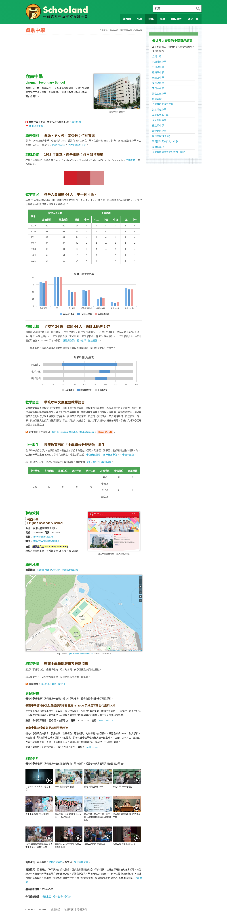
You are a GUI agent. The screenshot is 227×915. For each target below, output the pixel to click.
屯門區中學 (158, 88)
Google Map (43, 569)
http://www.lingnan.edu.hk (46, 541)
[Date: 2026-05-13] (68, 804)
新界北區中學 (159, 130)
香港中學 (114, 30)
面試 (54, 684)
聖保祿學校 (158, 146)
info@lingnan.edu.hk (43, 536)
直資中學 (157, 56)
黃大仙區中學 (159, 120)
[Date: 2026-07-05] (39, 776)
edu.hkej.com (91, 747)
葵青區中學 (158, 83)
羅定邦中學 (158, 125)
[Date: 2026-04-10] (98, 804)
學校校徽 (130, 160)
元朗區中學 (158, 77)
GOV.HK (55, 569)
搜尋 (157, 8)
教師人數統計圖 (89, 340)
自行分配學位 (110, 454)
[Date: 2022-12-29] (39, 834)
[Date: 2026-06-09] (98, 776)
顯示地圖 (76, 122)
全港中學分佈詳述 (77, 144)
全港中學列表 (64, 896)
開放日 (61, 684)
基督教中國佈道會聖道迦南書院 (168, 152)
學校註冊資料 (81, 862)
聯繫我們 (82, 909)
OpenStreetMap (70, 569)
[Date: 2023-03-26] (127, 804)
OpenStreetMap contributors (80, 653)
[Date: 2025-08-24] (98, 834)
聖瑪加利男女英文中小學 (165, 141)
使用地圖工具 (36, 126)
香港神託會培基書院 (162, 104)
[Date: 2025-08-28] (68, 834)
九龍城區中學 (159, 61)
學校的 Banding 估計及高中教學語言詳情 (73, 432)
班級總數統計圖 (71, 340)
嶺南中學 (138, 30)
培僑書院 (157, 99)
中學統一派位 (127, 454)
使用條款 (55, 909)
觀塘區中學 (158, 72)
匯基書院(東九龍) (161, 136)
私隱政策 (69, 909)
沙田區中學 (158, 67)
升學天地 (104, 30)
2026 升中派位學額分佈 (99, 462)
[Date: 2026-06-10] (68, 776)
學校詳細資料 (56, 862)
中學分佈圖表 (58, 144)
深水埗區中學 (159, 109)
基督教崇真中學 (160, 115)
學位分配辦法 (93, 454)
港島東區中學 (126, 30)
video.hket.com (106, 720)
